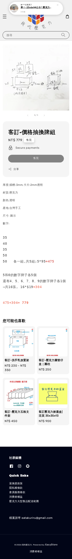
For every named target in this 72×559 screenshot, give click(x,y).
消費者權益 (16, 496)
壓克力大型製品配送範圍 (24, 501)
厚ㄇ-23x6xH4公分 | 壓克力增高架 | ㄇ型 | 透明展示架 (36, 7)
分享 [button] (16, 169)
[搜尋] (63, 35)
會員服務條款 (17, 492)
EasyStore (51, 544)
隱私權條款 (16, 487)
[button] (5, 16)
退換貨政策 (16, 483)
